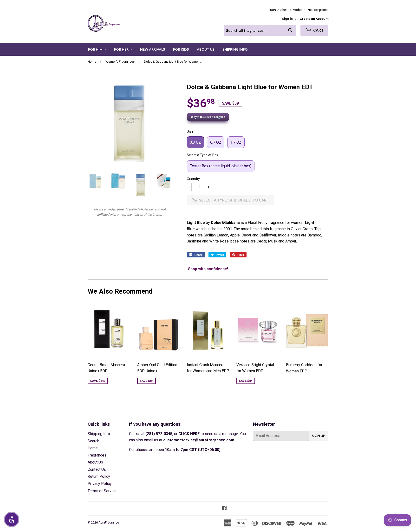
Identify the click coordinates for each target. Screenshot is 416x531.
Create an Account (314, 18)
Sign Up (318, 436)
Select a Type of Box (202, 155)
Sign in (287, 18)
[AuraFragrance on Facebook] (224, 508)
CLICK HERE (189, 433)
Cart (318, 30)
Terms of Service (102, 491)
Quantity (193, 179)
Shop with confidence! (208, 269)
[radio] (195, 142)
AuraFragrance (108, 522)
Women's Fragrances (120, 61)
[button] (11, 519)
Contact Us (97, 469)
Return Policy (99, 476)
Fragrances (97, 455)
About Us (95, 462)
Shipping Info (99, 433)
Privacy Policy (100, 483)
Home (92, 61)
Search (93, 441)
